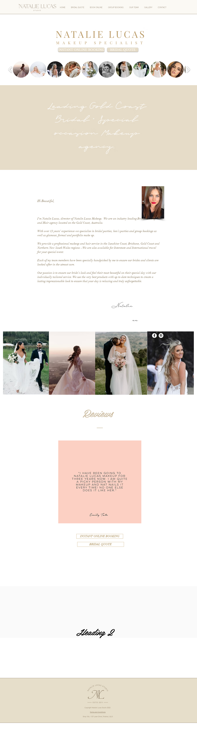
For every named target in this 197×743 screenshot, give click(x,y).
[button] (21, 69)
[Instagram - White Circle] (185, 19)
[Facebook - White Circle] (179, 19)
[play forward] (188, 69)
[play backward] (10, 69)
